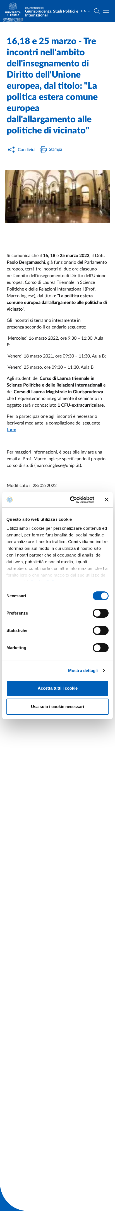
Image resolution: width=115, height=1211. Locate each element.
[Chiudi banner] (107, 500)
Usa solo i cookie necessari (57, 706)
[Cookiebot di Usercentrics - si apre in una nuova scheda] (71, 499)
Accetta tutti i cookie (58, 688)
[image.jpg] (57, 196)
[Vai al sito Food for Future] (13, 19)
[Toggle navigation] (106, 10)
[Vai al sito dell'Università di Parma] (15, 11)
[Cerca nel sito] (96, 11)
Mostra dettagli (83, 670)
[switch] (101, 613)
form (11, 430)
